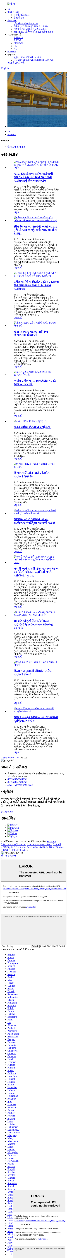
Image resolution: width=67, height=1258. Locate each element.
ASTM (17, 40)
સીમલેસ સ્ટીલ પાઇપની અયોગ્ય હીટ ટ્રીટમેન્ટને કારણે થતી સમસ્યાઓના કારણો (35, 230)
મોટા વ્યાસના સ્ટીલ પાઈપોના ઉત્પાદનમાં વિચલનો (31, 333)
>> (17, 757)
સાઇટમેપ (51, 841)
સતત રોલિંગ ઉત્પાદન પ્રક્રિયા (32, 427)
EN (15, 46)
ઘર (8, 9)
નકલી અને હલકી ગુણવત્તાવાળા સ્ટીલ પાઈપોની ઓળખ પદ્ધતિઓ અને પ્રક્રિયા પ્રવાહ (36, 572)
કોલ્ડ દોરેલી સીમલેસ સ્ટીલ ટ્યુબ (30, 29)
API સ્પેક (18, 37)
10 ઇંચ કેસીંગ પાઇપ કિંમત (14, 850)
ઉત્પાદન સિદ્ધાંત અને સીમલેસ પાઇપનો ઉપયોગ (32, 474)
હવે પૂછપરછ (7, 811)
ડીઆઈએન (19, 43)
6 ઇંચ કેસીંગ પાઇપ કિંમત (51, 847)
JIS (15, 48)
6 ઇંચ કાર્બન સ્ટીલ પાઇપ (26, 847)
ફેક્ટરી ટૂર (19, 17)
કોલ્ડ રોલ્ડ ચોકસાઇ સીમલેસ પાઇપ (31, 26)
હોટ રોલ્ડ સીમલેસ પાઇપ (26, 23)
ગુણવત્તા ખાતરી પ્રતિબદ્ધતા (27, 57)
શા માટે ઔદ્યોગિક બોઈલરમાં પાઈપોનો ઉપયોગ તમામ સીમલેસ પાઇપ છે (33, 624)
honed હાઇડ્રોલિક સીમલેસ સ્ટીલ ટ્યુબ (33, 31)
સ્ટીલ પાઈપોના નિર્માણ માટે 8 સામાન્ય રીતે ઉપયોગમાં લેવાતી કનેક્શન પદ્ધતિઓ (36, 285)
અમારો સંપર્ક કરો (15, 63)
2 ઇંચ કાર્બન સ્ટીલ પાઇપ (13, 844)
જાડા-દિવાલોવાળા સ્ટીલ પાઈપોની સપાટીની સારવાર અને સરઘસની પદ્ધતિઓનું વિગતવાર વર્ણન (33, 177)
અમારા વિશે (13, 12)
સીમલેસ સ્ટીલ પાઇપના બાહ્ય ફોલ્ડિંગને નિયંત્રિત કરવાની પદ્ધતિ (34, 521)
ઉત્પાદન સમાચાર (16, 146)
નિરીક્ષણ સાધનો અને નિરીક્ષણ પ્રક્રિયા (34, 60)
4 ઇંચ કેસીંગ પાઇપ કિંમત (39, 844)
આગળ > (11, 757)
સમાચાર (11, 51)
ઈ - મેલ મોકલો (8, 855)
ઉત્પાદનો (12, 20)
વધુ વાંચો (18, 212)
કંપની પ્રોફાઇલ (21, 14)
